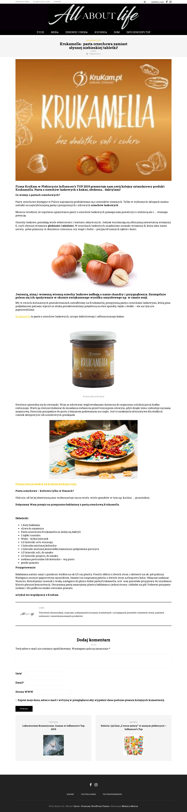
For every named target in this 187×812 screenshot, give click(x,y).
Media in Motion (130, 806)
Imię (18, 673)
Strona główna (22, 2)
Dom (117, 32)
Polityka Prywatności (112, 794)
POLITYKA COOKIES (88, 794)
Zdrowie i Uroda (76, 32)
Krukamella (22, 316)
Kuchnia (101, 32)
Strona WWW (24, 691)
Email (19, 682)
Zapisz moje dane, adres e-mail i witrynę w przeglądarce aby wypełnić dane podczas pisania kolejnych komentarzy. (91, 700)
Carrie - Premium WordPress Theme (91, 806)
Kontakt (57, 2)
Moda (55, 32)
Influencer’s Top (138, 32)
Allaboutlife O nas (41, 2)
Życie (40, 32)
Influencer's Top (93, 40)
